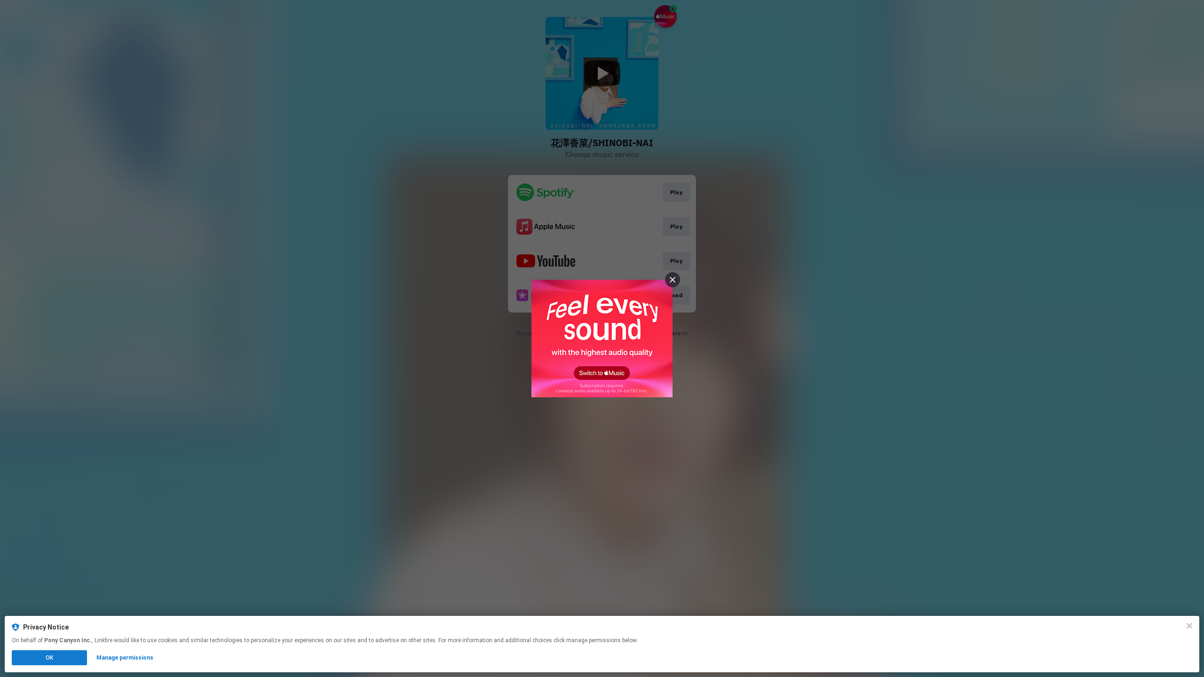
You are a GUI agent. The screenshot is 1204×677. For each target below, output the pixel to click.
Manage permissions (124, 657)
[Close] (1189, 625)
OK (49, 657)
